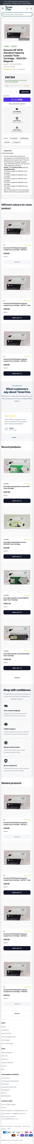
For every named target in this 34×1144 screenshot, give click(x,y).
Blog (2, 1069)
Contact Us (4, 1059)
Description (8, 150)
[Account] (27, 8)
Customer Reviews (7, 1062)
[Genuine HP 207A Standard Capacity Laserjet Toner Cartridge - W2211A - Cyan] (17, 283)
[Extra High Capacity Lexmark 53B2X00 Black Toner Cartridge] (17, 577)
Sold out (17, 262)
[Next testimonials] (31, 408)
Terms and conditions (7, 1126)
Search (3, 1026)
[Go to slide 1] (14, 437)
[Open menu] (3, 8)
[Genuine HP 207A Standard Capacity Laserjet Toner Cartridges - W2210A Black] (17, 969)
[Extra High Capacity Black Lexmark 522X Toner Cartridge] (17, 466)
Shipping (3, 1129)
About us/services (6, 1052)
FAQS (8, 1129)
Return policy (26, 1126)
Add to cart (25, 92)
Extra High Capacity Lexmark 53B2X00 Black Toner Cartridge (16, 599)
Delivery (3, 1066)
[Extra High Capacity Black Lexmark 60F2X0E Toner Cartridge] (17, 521)
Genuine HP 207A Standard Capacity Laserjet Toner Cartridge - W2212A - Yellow (15, 360)
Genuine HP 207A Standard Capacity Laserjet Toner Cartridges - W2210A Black (15, 991)
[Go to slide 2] (18, 437)
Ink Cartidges (5, 1040)
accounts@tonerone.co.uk (10, 1119)
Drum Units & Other (7, 1043)
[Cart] (31, 8)
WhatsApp (25, 138)
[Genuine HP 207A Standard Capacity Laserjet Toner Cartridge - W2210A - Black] (17, 227)
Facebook (14, 138)
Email (8, 142)
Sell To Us (4, 1056)
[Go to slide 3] (21, 437)
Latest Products (6, 1033)
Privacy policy (18, 1126)
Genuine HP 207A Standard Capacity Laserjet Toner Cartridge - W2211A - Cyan (17, 304)
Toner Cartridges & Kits (8, 1037)
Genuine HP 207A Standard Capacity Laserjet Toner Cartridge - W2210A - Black (15, 249)
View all (17, 677)
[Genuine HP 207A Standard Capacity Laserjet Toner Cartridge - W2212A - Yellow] (17, 338)
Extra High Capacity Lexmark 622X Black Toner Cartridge (16, 654)
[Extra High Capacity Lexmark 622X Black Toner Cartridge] (17, 633)
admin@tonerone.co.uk (20, 1110)
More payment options (17, 104)
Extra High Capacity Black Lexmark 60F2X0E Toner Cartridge (14, 543)
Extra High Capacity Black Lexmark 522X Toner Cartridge (16, 487)
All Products (5, 1030)
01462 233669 (10, 1104)
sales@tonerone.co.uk (19, 1113)
